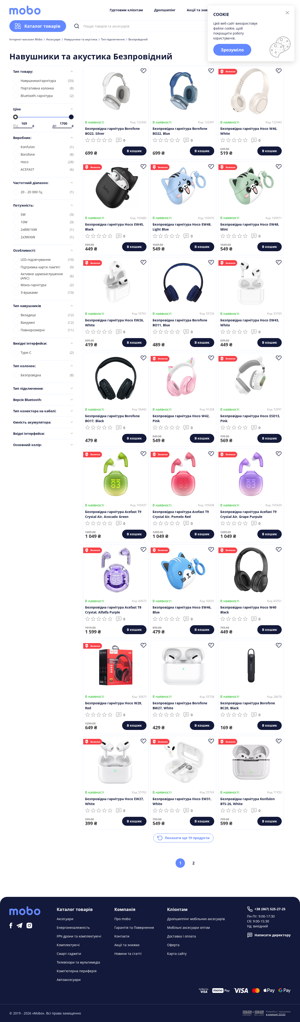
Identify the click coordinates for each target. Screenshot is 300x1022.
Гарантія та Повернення (134, 927)
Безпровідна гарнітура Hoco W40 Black (248, 609)
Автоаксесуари (69, 979)
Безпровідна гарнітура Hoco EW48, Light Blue (182, 226)
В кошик (134, 151)
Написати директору (273, 935)
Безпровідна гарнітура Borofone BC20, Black (247, 705)
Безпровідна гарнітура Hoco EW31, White (182, 801)
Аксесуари (53, 39)
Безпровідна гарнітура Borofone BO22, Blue (180, 131)
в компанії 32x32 (275, 1014)
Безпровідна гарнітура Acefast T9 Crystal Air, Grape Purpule (248, 514)
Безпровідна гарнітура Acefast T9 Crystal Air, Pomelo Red (181, 514)
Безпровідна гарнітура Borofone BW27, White (180, 705)
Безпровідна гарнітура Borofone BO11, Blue (180, 322)
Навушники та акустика (80, 39)
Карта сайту (177, 953)
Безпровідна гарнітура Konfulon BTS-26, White (247, 801)
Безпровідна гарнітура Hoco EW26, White (114, 322)
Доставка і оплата (181, 936)
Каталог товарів (42, 26)
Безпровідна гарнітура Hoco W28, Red (113, 705)
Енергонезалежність (73, 927)
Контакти (121, 936)
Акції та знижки (201, 10)
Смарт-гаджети (69, 953)
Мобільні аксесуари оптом (188, 927)
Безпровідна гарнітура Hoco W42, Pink (181, 418)
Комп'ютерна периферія (77, 971)
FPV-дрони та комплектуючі (79, 936)
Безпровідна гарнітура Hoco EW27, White (114, 801)
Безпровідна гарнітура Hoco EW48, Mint (249, 226)
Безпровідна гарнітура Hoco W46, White (248, 131)
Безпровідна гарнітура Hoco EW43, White (249, 322)
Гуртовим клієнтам (126, 10)
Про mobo (122, 919)
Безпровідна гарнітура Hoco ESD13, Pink (250, 418)
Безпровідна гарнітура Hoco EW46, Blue (182, 609)
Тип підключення (113, 39)
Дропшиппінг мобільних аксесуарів (196, 919)
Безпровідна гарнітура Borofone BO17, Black (112, 418)
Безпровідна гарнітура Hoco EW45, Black (114, 226)
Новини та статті (128, 953)
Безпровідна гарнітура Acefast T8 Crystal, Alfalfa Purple (113, 609)
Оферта (173, 945)
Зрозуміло (232, 50)
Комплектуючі (68, 945)
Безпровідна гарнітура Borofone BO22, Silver (112, 131)
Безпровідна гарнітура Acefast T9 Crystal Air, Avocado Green (113, 514)
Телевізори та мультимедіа (78, 962)
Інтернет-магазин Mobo (25, 39)
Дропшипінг (165, 10)
